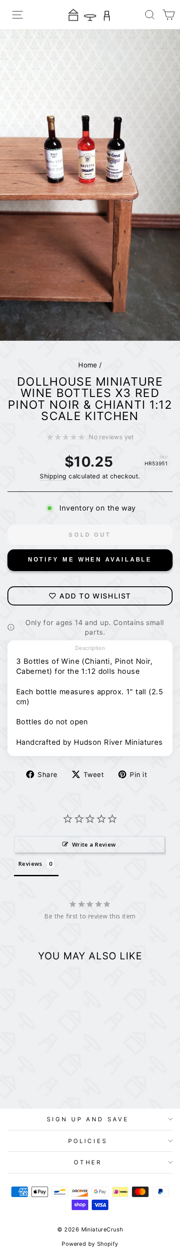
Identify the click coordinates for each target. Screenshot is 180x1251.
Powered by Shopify (90, 1244)
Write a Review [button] (94, 844)
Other (88, 1162)
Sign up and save (88, 1119)
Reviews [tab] (30, 864)
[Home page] (90, 14)
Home (87, 365)
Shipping (53, 476)
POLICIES (88, 1140)
